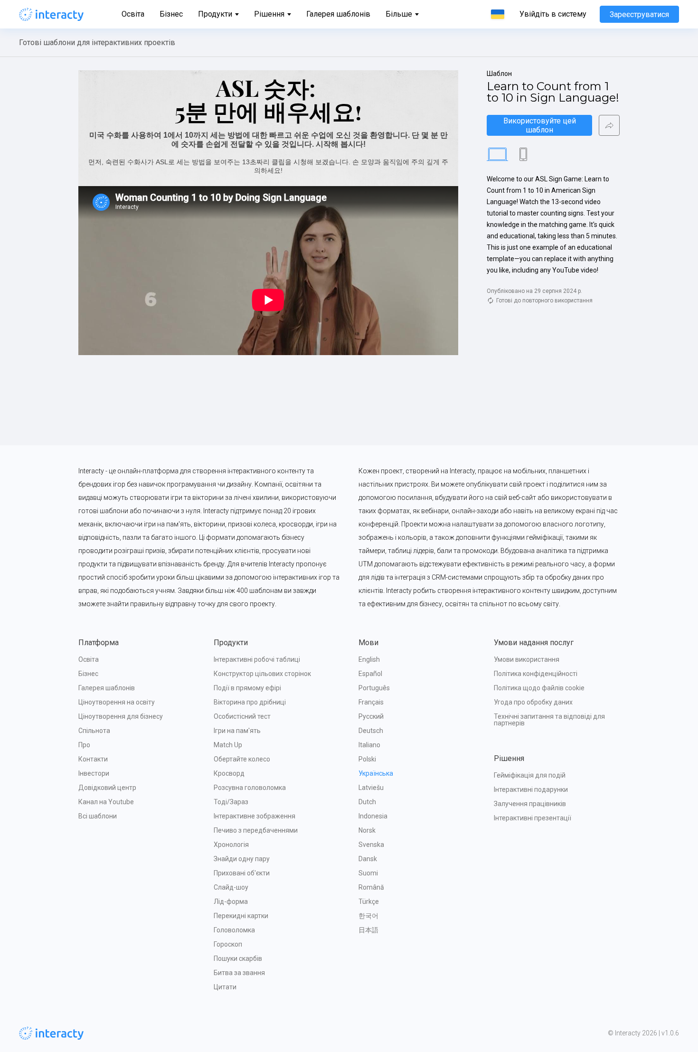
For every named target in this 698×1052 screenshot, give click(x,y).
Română (371, 887)
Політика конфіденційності (535, 673)
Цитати (225, 987)
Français (371, 702)
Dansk (367, 859)
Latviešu (371, 787)
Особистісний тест (242, 716)
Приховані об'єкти (242, 873)
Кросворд (229, 773)
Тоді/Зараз (231, 802)
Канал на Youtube (106, 802)
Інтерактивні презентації (532, 818)
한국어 (368, 916)
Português (374, 688)
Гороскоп (228, 944)
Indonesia (372, 816)
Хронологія (231, 844)
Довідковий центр (107, 787)
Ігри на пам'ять (237, 730)
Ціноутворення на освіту (116, 702)
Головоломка (234, 930)
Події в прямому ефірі (247, 688)
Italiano (369, 745)
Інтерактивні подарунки (531, 789)
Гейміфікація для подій (530, 775)
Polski (367, 759)
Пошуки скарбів (238, 958)
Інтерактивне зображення (254, 816)
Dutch (367, 802)
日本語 (368, 930)
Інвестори (93, 773)
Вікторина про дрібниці (250, 702)
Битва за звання (239, 973)
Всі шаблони (97, 816)
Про (84, 745)
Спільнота (94, 730)
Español (370, 673)
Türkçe (368, 901)
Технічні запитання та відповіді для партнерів (550, 720)
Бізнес (171, 14)
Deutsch (370, 730)
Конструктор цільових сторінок (262, 673)
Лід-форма (231, 901)
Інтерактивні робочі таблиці (257, 659)
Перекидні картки (241, 916)
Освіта (133, 14)
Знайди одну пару (242, 859)
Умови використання (526, 659)
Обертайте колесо (242, 759)
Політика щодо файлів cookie (539, 688)
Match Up (228, 745)
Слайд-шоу (231, 887)
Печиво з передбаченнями (256, 830)
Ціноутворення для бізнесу (120, 716)
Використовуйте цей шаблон (540, 125)
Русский (371, 716)
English (369, 659)
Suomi (368, 873)
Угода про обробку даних (533, 702)
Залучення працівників (530, 804)
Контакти (93, 759)
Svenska (371, 844)
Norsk (367, 830)
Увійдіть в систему (552, 14)
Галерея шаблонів (338, 14)
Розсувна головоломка (250, 787)
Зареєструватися (639, 14)
